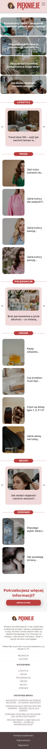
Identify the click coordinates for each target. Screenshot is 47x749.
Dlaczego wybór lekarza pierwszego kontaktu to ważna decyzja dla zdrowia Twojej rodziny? (23, 46)
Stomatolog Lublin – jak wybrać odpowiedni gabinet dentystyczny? (23, 25)
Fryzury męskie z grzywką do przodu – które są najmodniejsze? (23, 722)
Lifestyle (23, 102)
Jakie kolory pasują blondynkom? (35, 229)
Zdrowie (23, 512)
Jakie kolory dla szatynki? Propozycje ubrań (35, 200)
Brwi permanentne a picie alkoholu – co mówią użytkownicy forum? (23, 318)
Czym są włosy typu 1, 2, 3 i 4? (35, 409)
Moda (23, 153)
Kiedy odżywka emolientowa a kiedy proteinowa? (35, 350)
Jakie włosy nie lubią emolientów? (35, 438)
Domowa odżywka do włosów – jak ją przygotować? (23, 715)
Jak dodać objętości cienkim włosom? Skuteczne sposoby (23, 85)
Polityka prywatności (23, 735)
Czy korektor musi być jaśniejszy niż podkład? (35, 379)
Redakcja (23, 655)
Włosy (23, 460)
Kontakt (23, 659)
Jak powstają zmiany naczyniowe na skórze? (35, 559)
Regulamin (23, 745)
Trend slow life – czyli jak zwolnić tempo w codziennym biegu (23, 139)
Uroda (23, 333)
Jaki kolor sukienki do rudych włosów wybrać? (34, 171)
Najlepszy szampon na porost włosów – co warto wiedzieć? (23, 701)
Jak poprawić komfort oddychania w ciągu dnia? (23, 65)
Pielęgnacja (23, 281)
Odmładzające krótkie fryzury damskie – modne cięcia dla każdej (23, 708)
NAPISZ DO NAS (23, 603)
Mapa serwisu (23, 740)
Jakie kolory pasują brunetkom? (34, 259)
